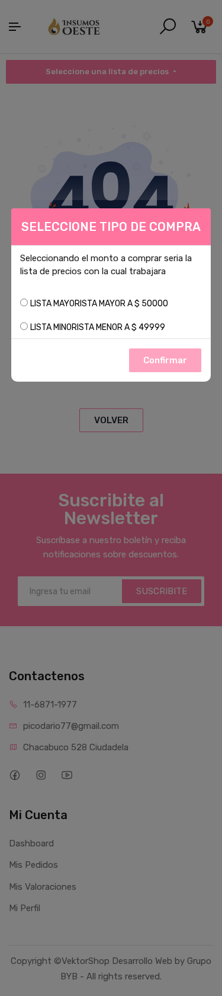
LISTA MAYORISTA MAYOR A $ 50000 (99, 304)
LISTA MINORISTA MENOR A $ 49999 (97, 327)
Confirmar (165, 360)
